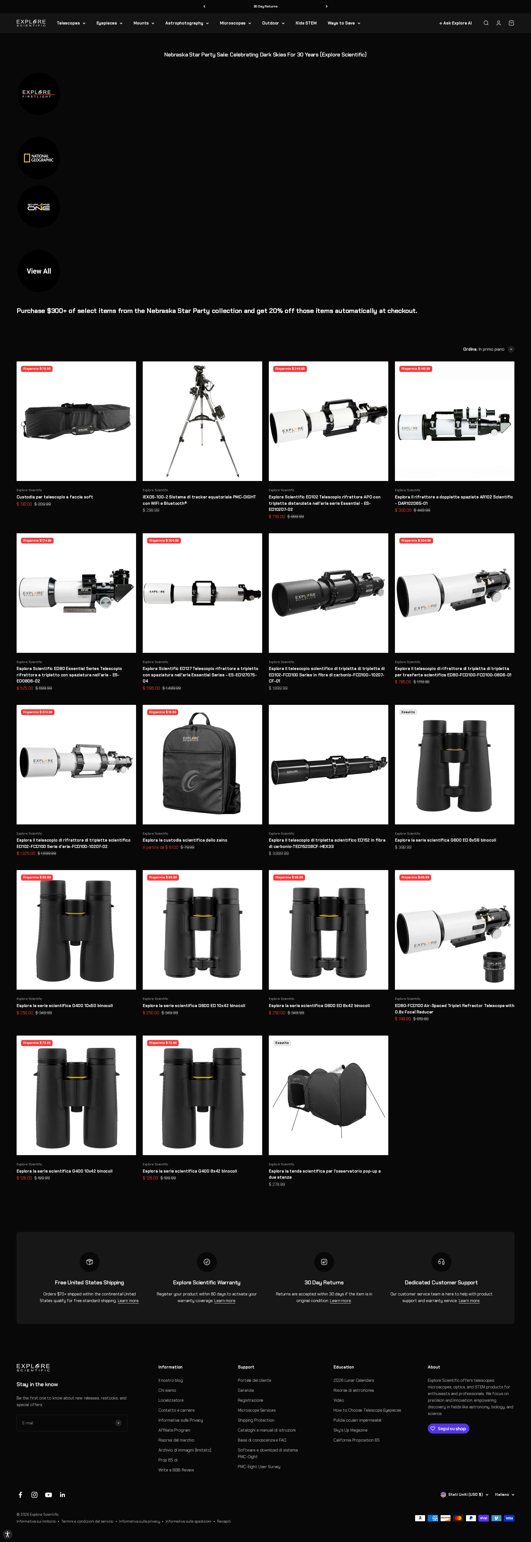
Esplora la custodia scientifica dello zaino (185, 840)
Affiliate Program (174, 1430)
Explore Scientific (29, 490)
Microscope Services (256, 1410)
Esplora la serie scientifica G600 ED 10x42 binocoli (194, 1005)
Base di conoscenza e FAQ (262, 1440)
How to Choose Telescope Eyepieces (367, 1410)
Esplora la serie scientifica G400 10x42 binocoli (65, 1171)
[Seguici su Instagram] (34, 1495)
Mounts (141, 23)
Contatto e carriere (176, 1410)
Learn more (128, 1300)
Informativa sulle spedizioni (188, 1521)
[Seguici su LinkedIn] (62, 1495)
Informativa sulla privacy (139, 1521)
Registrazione (250, 1400)
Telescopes (68, 23)
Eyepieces (107, 23)
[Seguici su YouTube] (48, 1495)
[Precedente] (204, 6)
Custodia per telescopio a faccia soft (55, 497)
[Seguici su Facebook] (20, 1495)
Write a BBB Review (176, 1470)
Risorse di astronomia (354, 1390)
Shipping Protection (256, 1420)
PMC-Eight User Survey (259, 1466)
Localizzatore (171, 1400)
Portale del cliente (254, 1380)
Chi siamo (167, 1390)
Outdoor (270, 23)
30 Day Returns (266, 6)
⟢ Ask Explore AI (455, 23)
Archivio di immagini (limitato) (184, 1450)
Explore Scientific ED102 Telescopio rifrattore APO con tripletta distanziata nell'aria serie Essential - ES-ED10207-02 (325, 503)
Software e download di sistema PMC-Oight (268, 1453)
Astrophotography (184, 23)
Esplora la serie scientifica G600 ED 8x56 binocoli (445, 840)
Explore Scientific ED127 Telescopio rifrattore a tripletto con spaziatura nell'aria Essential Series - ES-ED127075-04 (200, 675)
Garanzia (246, 1390)
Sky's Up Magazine (350, 1430)
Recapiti (224, 1521)
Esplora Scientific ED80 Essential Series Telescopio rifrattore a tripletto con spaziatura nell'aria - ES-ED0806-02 (69, 675)
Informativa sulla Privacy (180, 1420)
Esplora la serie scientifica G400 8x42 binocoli (190, 1171)
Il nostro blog (170, 1380)
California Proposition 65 (356, 1440)
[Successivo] (327, 6)
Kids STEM (306, 23)
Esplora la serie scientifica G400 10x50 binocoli (65, 1005)
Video (339, 1400)
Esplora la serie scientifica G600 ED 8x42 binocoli (319, 1005)
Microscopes (233, 23)
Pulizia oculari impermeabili (357, 1420)
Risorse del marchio (176, 1440)
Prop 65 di (168, 1460)
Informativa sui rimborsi (36, 1521)
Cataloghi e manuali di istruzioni (267, 1430)
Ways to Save (341, 23)
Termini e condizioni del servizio (87, 1521)
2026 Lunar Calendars (354, 1380)
